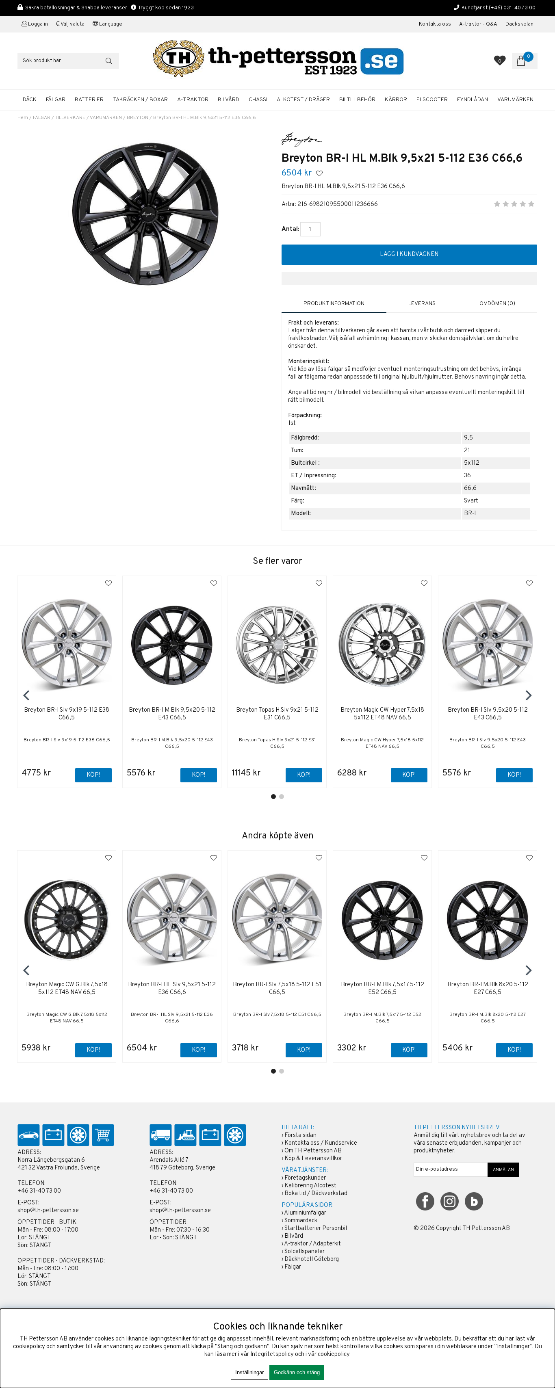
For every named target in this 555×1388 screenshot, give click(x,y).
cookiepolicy (333, 1354)
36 (467, 476)
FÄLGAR (55, 99)
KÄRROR (396, 99)
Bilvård (293, 1236)
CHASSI (258, 99)
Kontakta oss (435, 24)
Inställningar (249, 1372)
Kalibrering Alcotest (310, 1186)
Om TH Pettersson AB (313, 1151)
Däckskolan (519, 24)
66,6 (470, 488)
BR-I (470, 514)
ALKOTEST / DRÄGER (303, 99)
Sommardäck (300, 1221)
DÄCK (30, 99)
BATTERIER (89, 99)
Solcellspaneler (304, 1252)
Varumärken (515, 99)
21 (467, 451)
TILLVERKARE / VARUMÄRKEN (88, 118)
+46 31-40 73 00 (39, 1191)
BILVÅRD (228, 99)
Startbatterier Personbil (315, 1228)
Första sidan (300, 1135)
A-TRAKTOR (192, 99)
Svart (471, 501)
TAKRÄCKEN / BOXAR (140, 99)
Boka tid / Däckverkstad (315, 1193)
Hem (22, 118)
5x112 (471, 463)
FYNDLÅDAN (472, 99)
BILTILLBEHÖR (357, 99)
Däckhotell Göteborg (311, 1259)
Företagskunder (305, 1178)
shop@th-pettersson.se (48, 1211)
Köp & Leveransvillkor (313, 1159)
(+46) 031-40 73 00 (512, 7)
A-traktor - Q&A (478, 24)
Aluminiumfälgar (305, 1213)
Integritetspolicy (272, 1354)
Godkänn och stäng (297, 1372)
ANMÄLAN (503, 1170)
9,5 (468, 438)
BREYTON (137, 118)
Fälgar (292, 1267)
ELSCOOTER (432, 99)
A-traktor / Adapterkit (312, 1244)
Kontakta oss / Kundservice (320, 1143)
